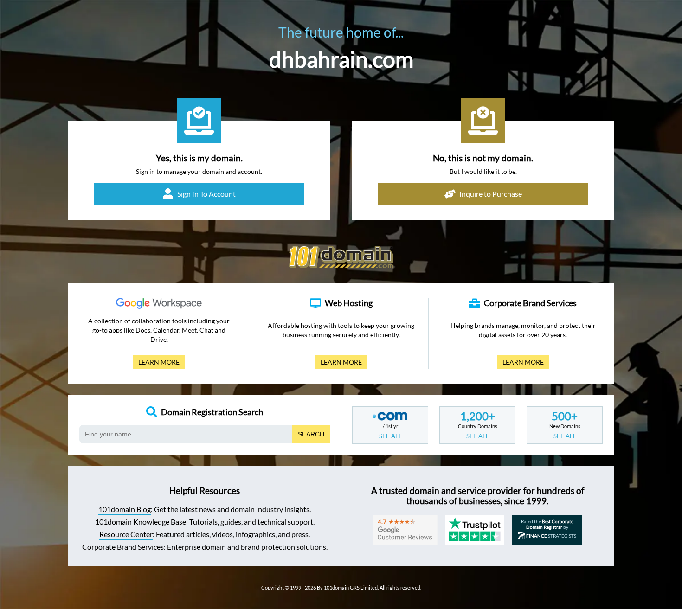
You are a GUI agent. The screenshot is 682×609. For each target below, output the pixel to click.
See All (390, 436)
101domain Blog (124, 509)
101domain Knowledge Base (140, 521)
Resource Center (126, 534)
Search (311, 434)
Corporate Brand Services (123, 546)
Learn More (156, 363)
